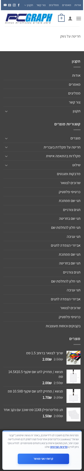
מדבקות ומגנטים (68, 173)
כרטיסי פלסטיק (69, 191)
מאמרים (66, 5)
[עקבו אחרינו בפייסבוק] (18, 5)
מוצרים (75, 138)
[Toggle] (6, 111)
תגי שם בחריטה (69, 218)
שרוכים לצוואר (70, 182)
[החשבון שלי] (70, 18)
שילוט (76, 165)
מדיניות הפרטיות (58, 447)
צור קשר (41, 5)
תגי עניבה (73, 236)
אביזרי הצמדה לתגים (65, 245)
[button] (78, 18)
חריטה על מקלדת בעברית (62, 147)
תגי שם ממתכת (69, 200)
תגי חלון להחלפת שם (65, 227)
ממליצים (54, 5)
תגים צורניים (71, 209)
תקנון (30, 5)
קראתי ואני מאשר (43, 458)
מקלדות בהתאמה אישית (63, 156)
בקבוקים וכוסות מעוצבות (63, 325)
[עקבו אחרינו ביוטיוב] (5, 5)
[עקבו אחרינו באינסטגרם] (14, 5)
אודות (77, 5)
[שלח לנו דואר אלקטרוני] (9, 5)
